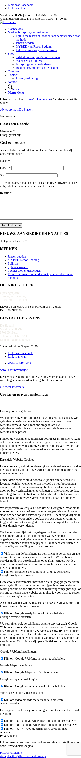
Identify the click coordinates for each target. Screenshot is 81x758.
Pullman (13, 263)
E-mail (5, 168)
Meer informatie (15, 387)
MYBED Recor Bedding (23, 260)
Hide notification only (32, 756)
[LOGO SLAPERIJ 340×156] (8, 22)
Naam (5, 160)
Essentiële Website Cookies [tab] (17, 459)
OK (2, 387)
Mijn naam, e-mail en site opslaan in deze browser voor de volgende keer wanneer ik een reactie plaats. (38, 184)
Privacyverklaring (11, 752)
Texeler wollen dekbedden (24, 270)
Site (2, 175)
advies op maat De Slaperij (16, 109)
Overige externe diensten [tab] (15, 617)
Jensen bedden (17, 256)
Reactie (6, 193)
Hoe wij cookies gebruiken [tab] (16, 411)
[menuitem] (44, 29)
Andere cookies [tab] (9, 703)
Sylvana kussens (18, 267)
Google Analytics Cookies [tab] (16, 575)
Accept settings (9, 756)
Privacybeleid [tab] (8, 735)
